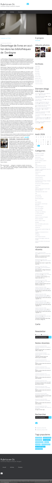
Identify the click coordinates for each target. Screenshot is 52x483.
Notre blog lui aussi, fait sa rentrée (42, 105)
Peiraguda (37, 234)
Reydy (36, 253)
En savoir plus (6, 482)
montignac (16, 167)
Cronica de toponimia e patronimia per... (42, 268)
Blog (36, 164)
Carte (37, 324)
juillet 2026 (37, 68)
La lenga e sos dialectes (40, 211)
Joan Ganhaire (38, 202)
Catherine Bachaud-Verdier (41, 288)
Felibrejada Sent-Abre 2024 (41, 191)
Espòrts (37, 187)
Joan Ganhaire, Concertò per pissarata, (41, 204)
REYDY (36, 267)
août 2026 (37, 66)
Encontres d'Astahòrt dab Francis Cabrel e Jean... (43, 408)
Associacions (38, 157)
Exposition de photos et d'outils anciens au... (43, 348)
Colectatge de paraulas (40, 175)
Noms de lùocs (38, 225)
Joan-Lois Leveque (39, 208)
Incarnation (43, 94)
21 (47, 142)
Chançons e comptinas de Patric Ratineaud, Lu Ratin (43, 170)
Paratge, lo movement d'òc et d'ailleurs (41, 232)
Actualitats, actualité (20, 165)
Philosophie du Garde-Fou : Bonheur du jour (43, 118)
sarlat (12, 167)
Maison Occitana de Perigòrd (41, 217)
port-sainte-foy (18, 166)
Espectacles (37, 185)
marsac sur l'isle (4, 167)
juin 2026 (37, 69)
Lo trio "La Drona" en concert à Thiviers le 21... (43, 275)
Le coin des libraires (39, 213)
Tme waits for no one (40, 99)
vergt (9, 167)
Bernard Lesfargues (39, 158)
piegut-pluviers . (10, 168)
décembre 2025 (38, 80)
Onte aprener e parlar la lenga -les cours (42, 230)
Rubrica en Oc (8, 4)
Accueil (4, 12)
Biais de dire (38, 162)
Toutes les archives (39, 83)
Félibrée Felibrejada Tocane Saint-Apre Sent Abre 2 (42, 189)
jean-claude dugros (40, 446)
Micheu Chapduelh (39, 218)
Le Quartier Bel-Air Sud (42, 106)
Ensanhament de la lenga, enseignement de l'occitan (43, 181)
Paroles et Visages (44, 103)
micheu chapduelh (46, 444)
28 (47, 144)
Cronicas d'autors (39, 177)
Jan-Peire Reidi (38, 196)
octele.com (37, 227)
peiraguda (38, 444)
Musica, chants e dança (40, 220)
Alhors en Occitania (39, 155)
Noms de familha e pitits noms (41, 223)
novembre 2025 (38, 81)
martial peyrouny (39, 442)
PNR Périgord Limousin (40, 236)
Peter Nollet (38, 281)
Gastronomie (38, 195)
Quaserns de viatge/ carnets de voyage (42, 239)
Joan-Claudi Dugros (39, 206)
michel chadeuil (39, 449)
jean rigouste (38, 437)
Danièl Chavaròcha (39, 179)
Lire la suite (37, 40)
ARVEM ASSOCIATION (40, 113)
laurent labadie (47, 437)
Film (36, 193)
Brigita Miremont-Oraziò (40, 165)
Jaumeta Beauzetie (39, 198)
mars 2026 (37, 74)
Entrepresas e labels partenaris (42, 183)
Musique (37, 222)
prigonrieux (24, 166)
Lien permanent (5, 165)
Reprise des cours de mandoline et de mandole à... (42, 108)
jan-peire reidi (39, 440)
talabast (46, 442)
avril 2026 (37, 73)
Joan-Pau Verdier (39, 210)
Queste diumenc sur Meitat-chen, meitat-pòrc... (42, 354)
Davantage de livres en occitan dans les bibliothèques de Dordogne (17, 49)
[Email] (28, 4)
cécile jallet (12, 166)
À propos (20, 12)
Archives (12, 12)
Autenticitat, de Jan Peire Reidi (43, 254)
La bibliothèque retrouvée (41, 117)
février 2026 (38, 76)
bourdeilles (25, 167)
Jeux (36, 200)
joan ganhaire (47, 440)
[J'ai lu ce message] (50, 480)
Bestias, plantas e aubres (40, 160)
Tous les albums (38, 58)
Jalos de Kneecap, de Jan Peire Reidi (43, 381)
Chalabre (42, 122)
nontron (5, 168)
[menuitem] (4, 12)
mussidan (30, 166)
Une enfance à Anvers (40, 114)
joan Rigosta (38, 260)
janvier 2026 (38, 78)
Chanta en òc (38, 172)
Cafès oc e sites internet (40, 167)
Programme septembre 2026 (41, 111)
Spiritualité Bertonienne (40, 96)
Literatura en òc (38, 215)
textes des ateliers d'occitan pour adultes (42, 242)
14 (47, 141)
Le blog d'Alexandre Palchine (43, 97)
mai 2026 (37, 71)
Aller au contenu (4, 1)
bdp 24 (7, 166)
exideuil (20, 167)
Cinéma (36, 173)
